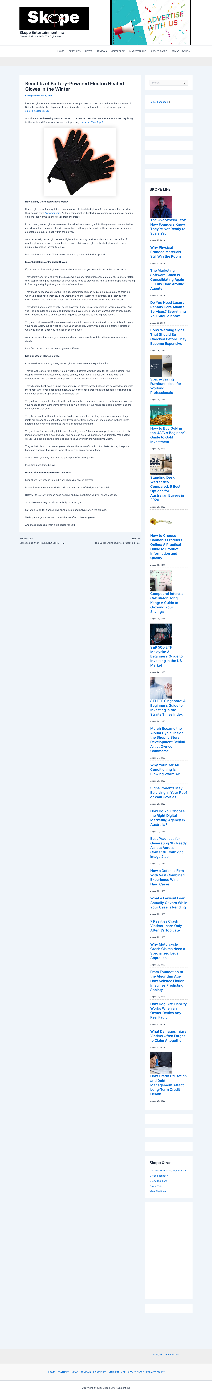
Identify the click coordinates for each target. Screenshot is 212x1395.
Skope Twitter (157, 1186)
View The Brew (158, 1192)
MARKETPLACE (117, 1372)
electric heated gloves (37, 111)
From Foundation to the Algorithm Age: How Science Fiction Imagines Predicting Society (167, 981)
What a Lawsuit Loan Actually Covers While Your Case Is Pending (168, 903)
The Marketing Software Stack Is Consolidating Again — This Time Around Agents (167, 280)
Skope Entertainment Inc (41, 33)
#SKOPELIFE (99, 1372)
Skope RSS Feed (158, 1181)
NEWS (75, 1372)
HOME (51, 1372)
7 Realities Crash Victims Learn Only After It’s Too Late (166, 926)
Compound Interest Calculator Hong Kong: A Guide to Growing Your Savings (166, 603)
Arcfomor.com (52, 213)
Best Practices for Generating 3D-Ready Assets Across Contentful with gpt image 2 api (168, 848)
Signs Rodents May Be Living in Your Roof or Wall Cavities (168, 793)
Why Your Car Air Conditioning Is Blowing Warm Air (165, 770)
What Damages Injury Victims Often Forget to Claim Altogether (168, 1036)
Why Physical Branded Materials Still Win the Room (165, 252)
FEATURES (63, 1372)
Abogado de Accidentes (166, 1354)
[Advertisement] (171, 1250)
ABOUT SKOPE (136, 1372)
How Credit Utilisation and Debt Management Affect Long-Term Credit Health (168, 1086)
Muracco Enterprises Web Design (168, 1171)
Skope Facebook (159, 1176)
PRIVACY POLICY (155, 1372)
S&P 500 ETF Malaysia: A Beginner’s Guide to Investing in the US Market (166, 657)
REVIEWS (86, 1372)
